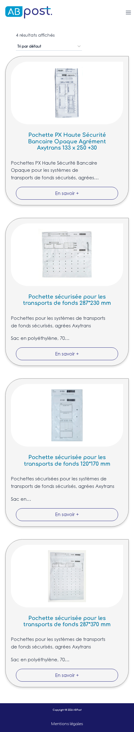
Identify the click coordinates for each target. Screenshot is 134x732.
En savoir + (67, 193)
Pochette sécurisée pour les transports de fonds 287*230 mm (67, 300)
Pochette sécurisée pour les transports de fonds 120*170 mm (67, 460)
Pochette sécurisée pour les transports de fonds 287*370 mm (67, 621)
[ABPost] (26, 12)
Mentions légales (67, 724)
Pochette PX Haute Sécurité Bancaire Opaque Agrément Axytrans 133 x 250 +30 (67, 141)
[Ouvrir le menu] (128, 12)
